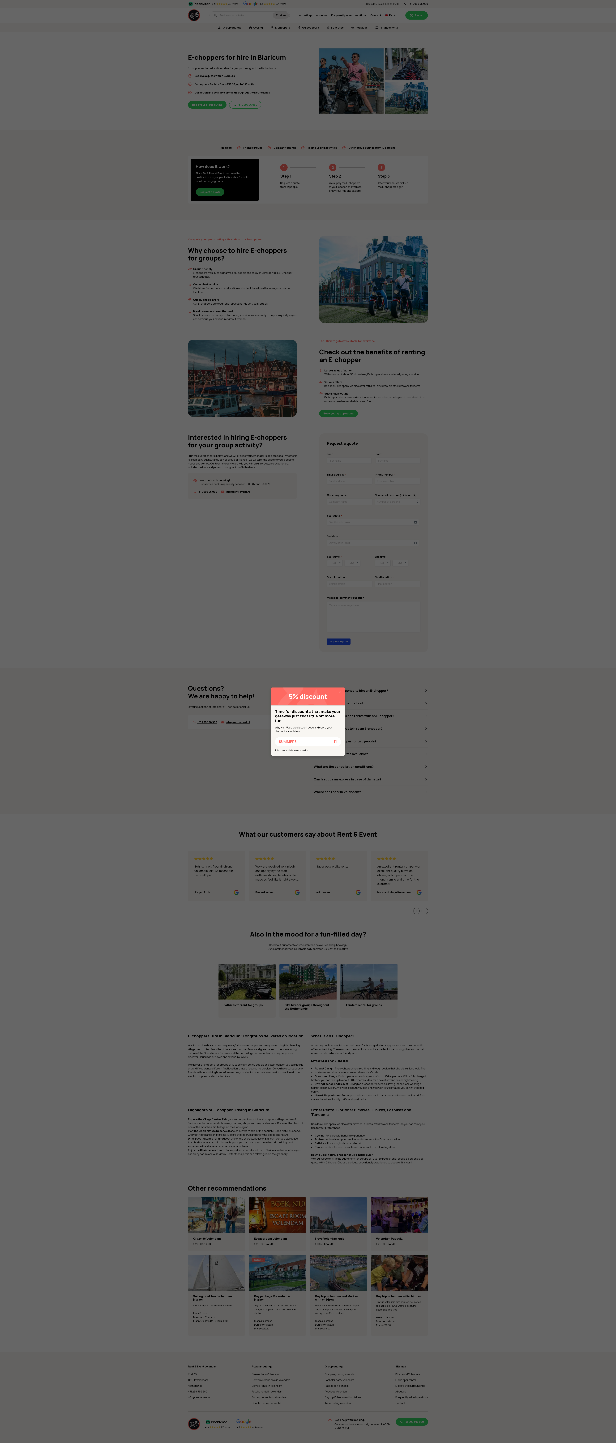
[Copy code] (335, 742)
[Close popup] (340, 692)
